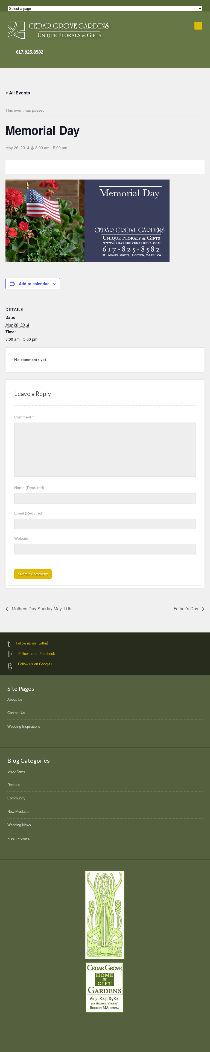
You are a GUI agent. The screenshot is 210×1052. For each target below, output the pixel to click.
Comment (24, 417)
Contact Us (16, 713)
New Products (18, 812)
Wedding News (19, 825)
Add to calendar (34, 283)
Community (16, 798)
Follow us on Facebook (36, 654)
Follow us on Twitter (31, 643)
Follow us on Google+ (35, 664)
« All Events (17, 92)
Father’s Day (186, 608)
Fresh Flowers (18, 838)
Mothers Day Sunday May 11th (41, 608)
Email (28, 513)
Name (29, 487)
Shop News (16, 771)
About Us (14, 699)
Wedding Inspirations (23, 726)
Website (21, 538)
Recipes (13, 785)
